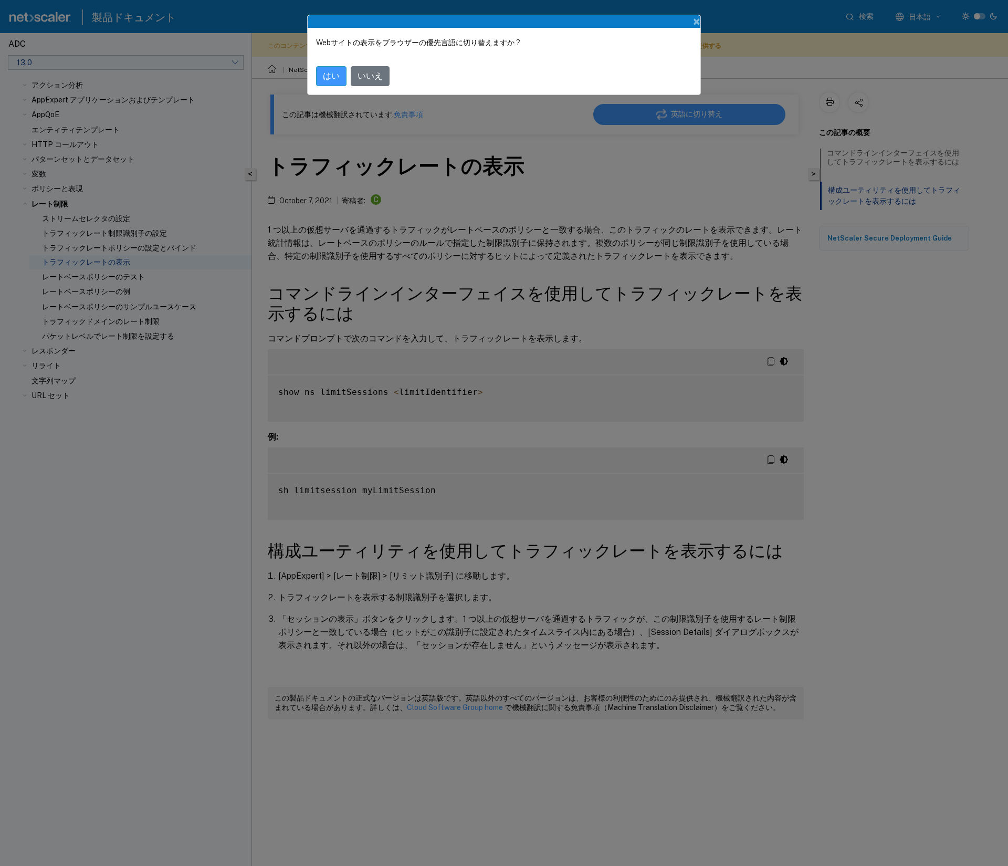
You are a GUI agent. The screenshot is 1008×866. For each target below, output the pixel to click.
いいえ (370, 76)
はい (331, 76)
